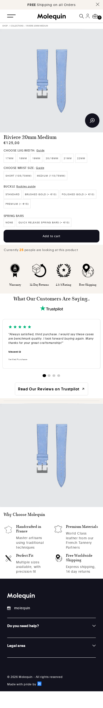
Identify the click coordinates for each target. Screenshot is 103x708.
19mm (36, 158)
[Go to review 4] (58, 375)
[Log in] (88, 19)
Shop (5, 25)
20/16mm (52, 158)
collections (17, 25)
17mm (10, 158)
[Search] (82, 16)
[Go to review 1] (44, 375)
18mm (23, 158)
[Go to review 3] (53, 375)
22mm (81, 158)
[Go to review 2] (49, 375)
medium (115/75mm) (51, 175)
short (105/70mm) (19, 175)
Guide (40, 150)
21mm (68, 158)
